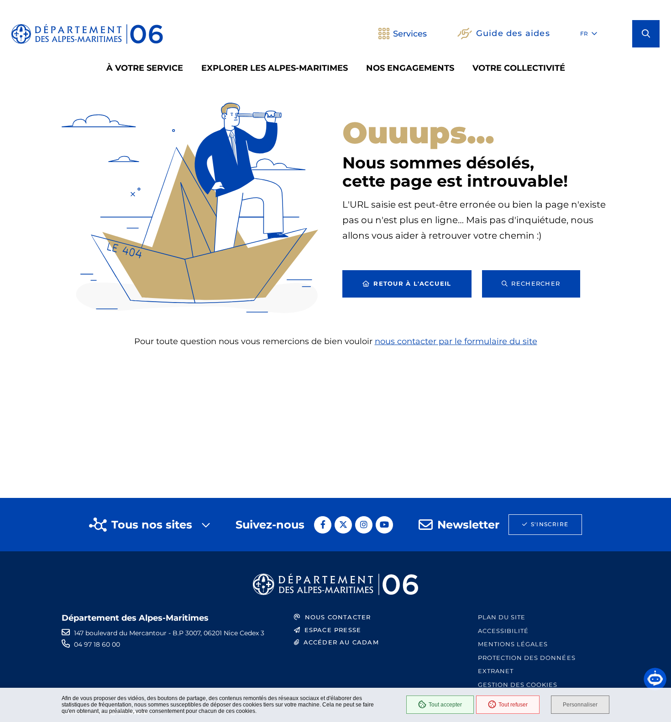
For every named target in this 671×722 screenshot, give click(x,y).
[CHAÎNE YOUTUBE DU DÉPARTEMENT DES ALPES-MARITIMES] (384, 525)
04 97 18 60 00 (97, 644)
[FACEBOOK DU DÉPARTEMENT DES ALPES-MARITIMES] (323, 525)
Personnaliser (580, 704)
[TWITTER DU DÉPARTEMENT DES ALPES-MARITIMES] (343, 525)
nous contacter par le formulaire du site (456, 341)
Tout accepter (445, 704)
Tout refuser (513, 704)
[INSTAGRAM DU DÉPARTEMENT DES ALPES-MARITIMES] (364, 525)
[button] (646, 33)
